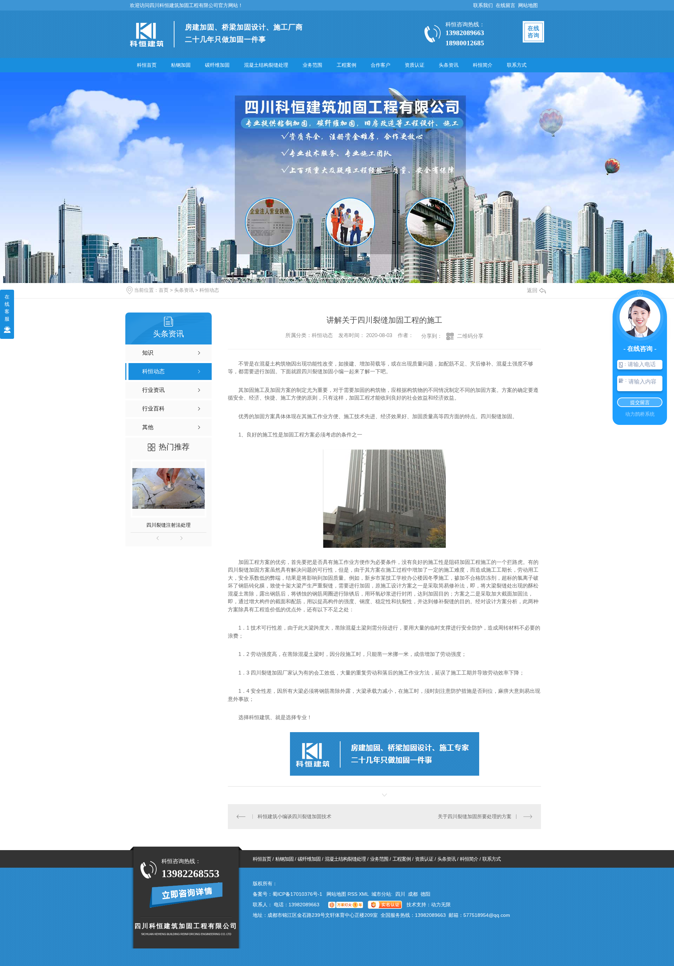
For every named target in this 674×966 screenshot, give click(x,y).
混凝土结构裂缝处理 (266, 65)
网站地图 (528, 5)
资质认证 (414, 65)
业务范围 (312, 65)
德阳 (425, 894)
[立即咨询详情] (186, 895)
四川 (400, 894)
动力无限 (441, 904)
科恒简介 (483, 65)
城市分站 (381, 894)
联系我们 (483, 5)
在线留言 (505, 5)
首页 (163, 290)
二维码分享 (470, 336)
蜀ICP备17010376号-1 (297, 894)
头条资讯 (448, 65)
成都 (413, 894)
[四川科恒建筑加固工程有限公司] (146, 35)
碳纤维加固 (217, 65)
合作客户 (380, 65)
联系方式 (517, 65)
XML (364, 894)
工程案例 (346, 65)
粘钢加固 (181, 65)
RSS (353, 894)
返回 (532, 290)
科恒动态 (209, 290)
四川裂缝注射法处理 (168, 525)
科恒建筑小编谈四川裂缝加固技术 (294, 816)
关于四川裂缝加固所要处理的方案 (474, 816)
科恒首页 (147, 65)
